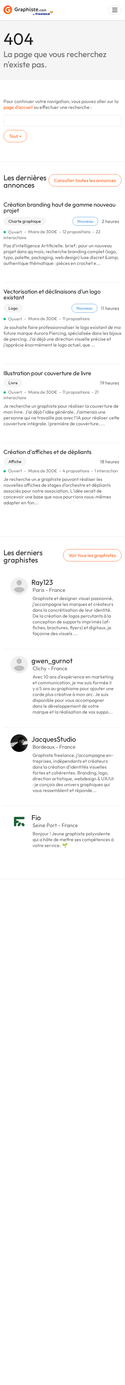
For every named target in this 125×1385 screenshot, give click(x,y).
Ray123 (42, 582)
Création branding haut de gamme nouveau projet (59, 207)
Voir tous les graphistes (92, 555)
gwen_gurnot (52, 660)
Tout (13, 136)
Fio (36, 817)
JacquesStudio (53, 739)
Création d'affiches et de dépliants (47, 451)
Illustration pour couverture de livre (47, 373)
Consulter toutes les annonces (85, 180)
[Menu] (115, 10)
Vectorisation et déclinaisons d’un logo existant (52, 294)
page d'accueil (18, 107)
